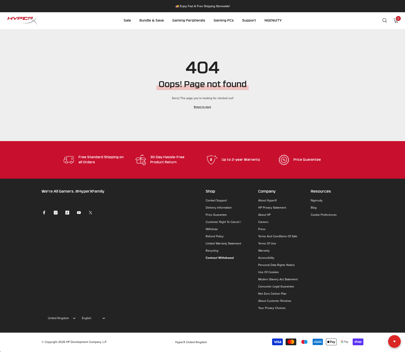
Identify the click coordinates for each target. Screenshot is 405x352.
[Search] (384, 20)
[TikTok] (67, 212)
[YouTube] (79, 212)
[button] (188, 23)
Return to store (202, 107)
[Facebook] (44, 212)
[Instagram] (55, 212)
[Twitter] (90, 212)
